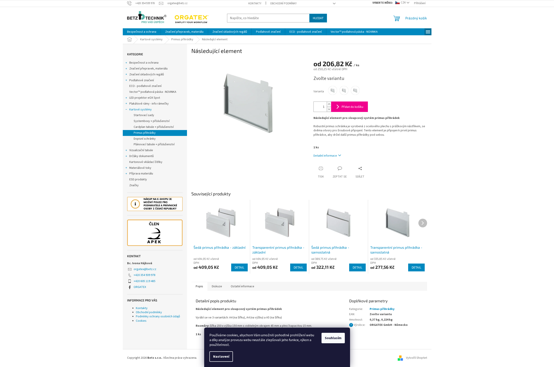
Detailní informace (325, 156)
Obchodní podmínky (283, 3)
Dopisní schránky (145, 139)
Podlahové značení (141, 80)
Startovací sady (144, 115)
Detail (239, 267)
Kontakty (254, 3)
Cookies (141, 321)
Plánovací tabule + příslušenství (154, 144)
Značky (134, 185)
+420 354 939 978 (144, 275)
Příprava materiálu (141, 173)
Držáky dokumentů (141, 156)
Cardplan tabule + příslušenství (154, 127)
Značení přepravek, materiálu (148, 68)
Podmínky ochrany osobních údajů (158, 316)
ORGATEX (140, 287)
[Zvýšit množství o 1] (329, 104)
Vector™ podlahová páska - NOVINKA (152, 92)
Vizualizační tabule (141, 150)
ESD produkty (138, 179)
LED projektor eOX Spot (144, 98)
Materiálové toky (140, 168)
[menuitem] (142, 31)
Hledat (318, 18)
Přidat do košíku (352, 106)
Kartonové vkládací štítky (145, 162)
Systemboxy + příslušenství (152, 121)
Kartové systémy (140, 109)
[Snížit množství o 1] (329, 109)
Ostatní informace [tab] (242, 286)
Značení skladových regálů (146, 74)
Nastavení (221, 356)
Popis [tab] (199, 286)
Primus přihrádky (145, 133)
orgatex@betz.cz (145, 269)
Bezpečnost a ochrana (143, 63)
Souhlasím (333, 338)
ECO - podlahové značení (145, 86)
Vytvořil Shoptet (416, 358)
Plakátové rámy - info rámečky (149, 103)
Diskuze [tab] (217, 286)
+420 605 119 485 (144, 281)
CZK (403, 3)
